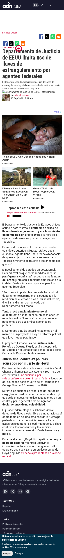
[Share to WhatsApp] (52, 36)
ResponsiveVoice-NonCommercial (23, 212)
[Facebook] (5, 491)
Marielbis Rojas (22, 95)
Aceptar (7, 553)
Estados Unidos (9, 32)
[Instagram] (20, 491)
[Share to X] (47, 36)
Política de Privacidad (12, 524)
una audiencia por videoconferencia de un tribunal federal (26, 376)
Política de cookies (11, 528)
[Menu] (58, 5)
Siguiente (8, 47)
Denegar (19, 553)
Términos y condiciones (13, 533)
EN (42, 5)
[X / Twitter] (13, 491)
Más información (18, 547)
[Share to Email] (58, 36)
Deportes (6, 506)
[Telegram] (27, 491)
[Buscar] (50, 5)
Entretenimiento (10, 510)
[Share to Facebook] (41, 36)
